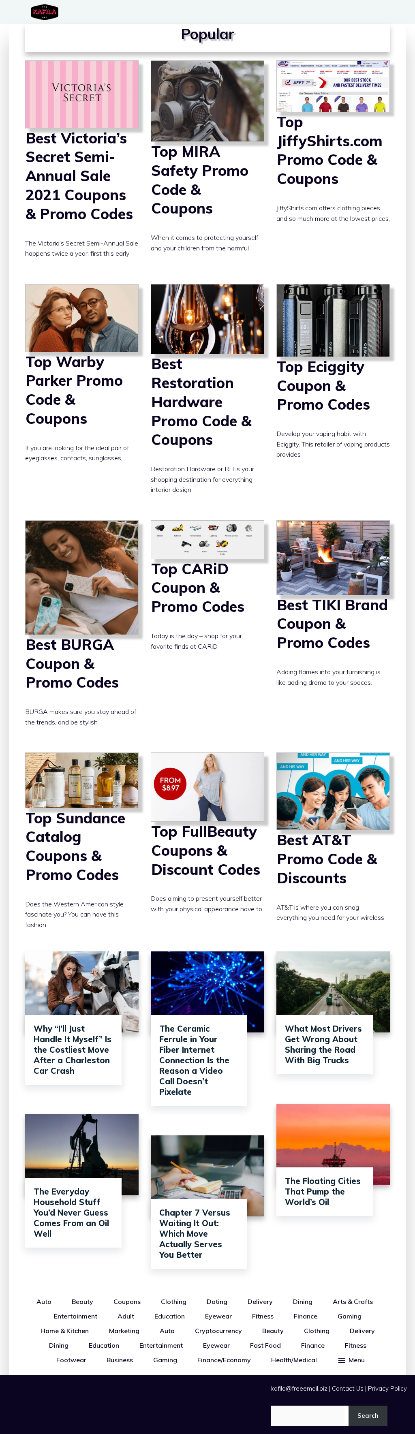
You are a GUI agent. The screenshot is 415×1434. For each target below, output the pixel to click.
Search (368, 1415)
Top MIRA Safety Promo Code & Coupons (207, 166)
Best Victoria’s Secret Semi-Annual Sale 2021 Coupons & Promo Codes (82, 166)
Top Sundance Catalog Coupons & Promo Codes (82, 847)
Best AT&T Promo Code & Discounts (333, 847)
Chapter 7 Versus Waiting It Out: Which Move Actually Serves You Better (194, 1233)
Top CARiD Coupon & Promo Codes (207, 630)
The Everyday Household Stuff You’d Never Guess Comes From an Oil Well (71, 1212)
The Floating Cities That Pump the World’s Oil (323, 1191)
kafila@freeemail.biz (299, 1388)
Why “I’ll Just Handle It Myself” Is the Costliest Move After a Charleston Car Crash (72, 1050)
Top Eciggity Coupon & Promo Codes (333, 396)
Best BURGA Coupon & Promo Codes (82, 630)
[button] (351, 1359)
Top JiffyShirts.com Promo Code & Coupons (333, 166)
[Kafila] (46, 12)
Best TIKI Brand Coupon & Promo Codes (333, 630)
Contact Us (348, 1388)
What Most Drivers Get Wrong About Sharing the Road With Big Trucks (323, 1044)
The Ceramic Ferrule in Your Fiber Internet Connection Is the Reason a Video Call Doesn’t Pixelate (194, 1060)
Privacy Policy (387, 1388)
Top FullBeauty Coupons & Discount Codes (207, 847)
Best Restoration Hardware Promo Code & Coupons (207, 396)
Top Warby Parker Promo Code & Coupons (82, 396)
